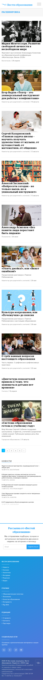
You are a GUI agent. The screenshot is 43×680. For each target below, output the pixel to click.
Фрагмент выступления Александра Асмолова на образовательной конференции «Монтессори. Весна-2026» (21, 54)
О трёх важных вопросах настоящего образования (18, 357)
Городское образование (11, 439)
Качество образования (11, 599)
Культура (13, 497)
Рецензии (6, 577)
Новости (6, 567)
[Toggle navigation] (39, 4)
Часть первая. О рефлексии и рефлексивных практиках (20, 363)
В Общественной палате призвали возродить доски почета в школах (19, 485)
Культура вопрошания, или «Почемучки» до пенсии (19, 313)
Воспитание (6, 60)
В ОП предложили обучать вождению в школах (18, 502)
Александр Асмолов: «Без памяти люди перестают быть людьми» (18, 230)
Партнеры (6, 623)
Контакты (6, 620)
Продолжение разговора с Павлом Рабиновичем (16, 275)
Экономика (7, 596)
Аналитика (7, 572)
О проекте (6, 618)
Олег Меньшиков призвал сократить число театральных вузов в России (21, 494)
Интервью (6, 575)
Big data (6, 604)
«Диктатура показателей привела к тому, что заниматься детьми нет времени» (18, 383)
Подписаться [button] (33, 547)
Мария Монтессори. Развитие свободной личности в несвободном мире (21, 46)
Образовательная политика (13, 594)
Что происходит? (16, 488)
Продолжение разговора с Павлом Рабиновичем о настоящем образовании (19, 319)
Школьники (14, 504)
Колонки (6, 570)
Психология (6, 236)
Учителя (5, 391)
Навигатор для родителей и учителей (15, 101)
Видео (5, 580)
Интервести (7, 601)
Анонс (12, 480)
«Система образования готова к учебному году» (18, 424)
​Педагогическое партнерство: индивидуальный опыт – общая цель (20, 466)
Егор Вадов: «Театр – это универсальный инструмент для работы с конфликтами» (21, 95)
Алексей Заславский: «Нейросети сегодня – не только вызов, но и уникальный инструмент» (19, 187)
